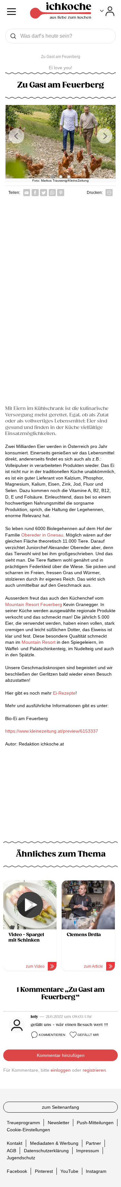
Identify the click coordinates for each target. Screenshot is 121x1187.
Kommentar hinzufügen (61, 1055)
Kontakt (14, 1143)
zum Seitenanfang (60, 1107)
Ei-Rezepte (64, 693)
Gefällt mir (88, 1035)
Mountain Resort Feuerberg (34, 604)
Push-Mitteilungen (95, 1122)
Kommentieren (52, 1035)
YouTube (69, 1171)
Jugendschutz (21, 1157)
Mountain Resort (38, 642)
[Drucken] (109, 192)
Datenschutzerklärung (46, 1150)
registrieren (94, 1070)
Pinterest (44, 1171)
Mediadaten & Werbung (54, 1143)
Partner (93, 1143)
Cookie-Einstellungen (28, 1130)
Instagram (96, 1171)
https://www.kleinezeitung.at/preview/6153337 (51, 731)
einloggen (61, 1070)
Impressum (87, 1150)
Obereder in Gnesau (42, 534)
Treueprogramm (23, 1122)
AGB (11, 1150)
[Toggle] (107, 11)
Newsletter (58, 1122)
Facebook (17, 1171)
